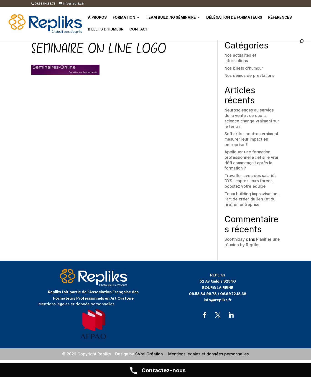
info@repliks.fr (218, 299)
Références (280, 18)
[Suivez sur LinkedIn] (231, 315)
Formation (124, 18)
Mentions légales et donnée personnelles (76, 303)
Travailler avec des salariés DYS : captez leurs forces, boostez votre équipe (250, 181)
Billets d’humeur (105, 29)
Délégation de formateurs (234, 18)
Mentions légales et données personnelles (208, 354)
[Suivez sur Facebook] (204, 315)
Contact (138, 29)
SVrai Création (149, 354)
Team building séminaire (171, 18)
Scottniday (234, 239)
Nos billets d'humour (243, 68)
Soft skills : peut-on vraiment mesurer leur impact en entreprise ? (251, 139)
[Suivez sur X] (217, 315)
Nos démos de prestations (249, 75)
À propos (97, 18)
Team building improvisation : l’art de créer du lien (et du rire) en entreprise (251, 199)
